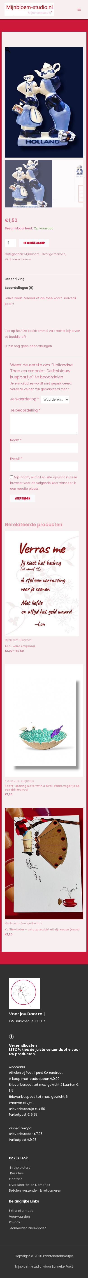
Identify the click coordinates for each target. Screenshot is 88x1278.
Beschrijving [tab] (15, 279)
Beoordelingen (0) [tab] (19, 288)
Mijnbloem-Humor (18, 259)
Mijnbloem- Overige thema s (44, 254)
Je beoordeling (25, 410)
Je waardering (24, 399)
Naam (16, 440)
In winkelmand (34, 243)
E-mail (16, 459)
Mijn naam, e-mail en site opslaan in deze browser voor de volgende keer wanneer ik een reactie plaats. (43, 483)
